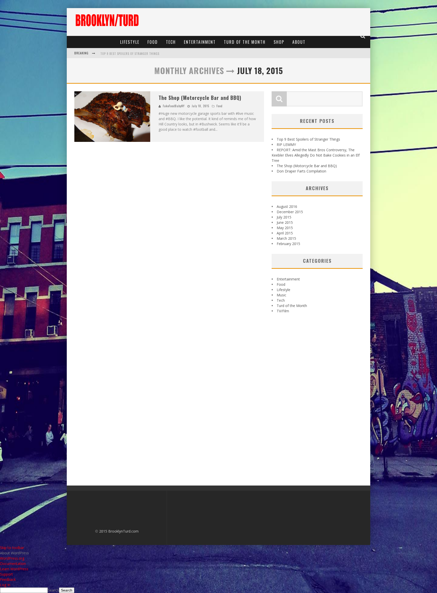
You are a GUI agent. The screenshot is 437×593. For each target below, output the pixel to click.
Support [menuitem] (6, 574)
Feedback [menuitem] (8, 579)
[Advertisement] (276, 22)
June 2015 (285, 222)
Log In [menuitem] (5, 584)
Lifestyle (129, 42)
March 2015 (286, 238)
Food (152, 42)
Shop (279, 42)
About (298, 42)
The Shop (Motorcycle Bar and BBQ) (200, 97)
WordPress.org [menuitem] (12, 558)
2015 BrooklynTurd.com (119, 531)
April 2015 (285, 233)
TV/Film (283, 311)
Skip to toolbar (12, 547)
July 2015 (284, 217)
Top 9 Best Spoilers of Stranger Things (129, 54)
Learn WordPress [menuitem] (14, 568)
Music (281, 295)
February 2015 (288, 243)
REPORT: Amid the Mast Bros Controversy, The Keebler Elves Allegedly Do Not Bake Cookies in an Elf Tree (316, 155)
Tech (171, 42)
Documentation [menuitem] (13, 563)
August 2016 (287, 206)
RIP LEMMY (286, 144)
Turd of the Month (245, 42)
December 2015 (290, 211)
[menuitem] (218, 553)
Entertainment (200, 42)
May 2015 (285, 227)
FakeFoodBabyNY (174, 106)
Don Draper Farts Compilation (301, 171)
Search (53, 590)
